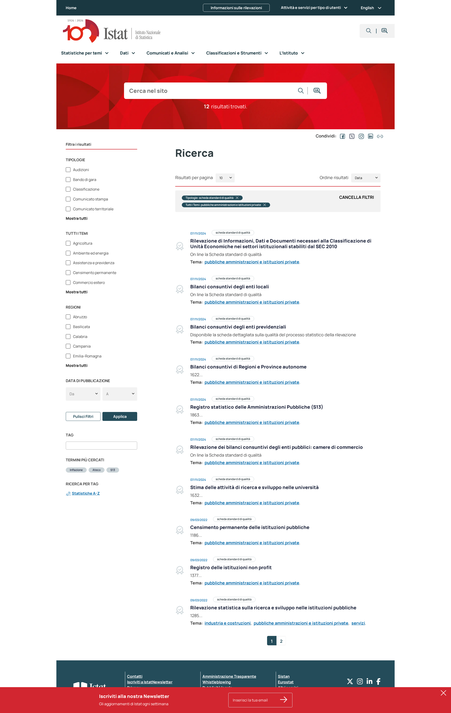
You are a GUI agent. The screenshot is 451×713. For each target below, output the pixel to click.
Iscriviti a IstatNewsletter (149, 682)
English (367, 7)
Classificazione (85, 189)
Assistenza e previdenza (93, 262)
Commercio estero (88, 282)
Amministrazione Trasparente (229, 676)
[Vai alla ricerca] (301, 91)
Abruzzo (79, 316)
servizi (358, 623)
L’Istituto (289, 53)
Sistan (284, 676)
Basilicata (81, 326)
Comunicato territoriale (92, 209)
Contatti (134, 676)
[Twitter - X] (350, 682)
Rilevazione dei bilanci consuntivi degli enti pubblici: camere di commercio (276, 447)
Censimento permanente (94, 272)
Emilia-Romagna (86, 356)
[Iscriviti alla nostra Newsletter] (283, 700)
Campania (81, 346)
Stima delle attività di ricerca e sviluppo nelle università (254, 487)
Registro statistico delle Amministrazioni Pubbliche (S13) (256, 407)
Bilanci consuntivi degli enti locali (229, 286)
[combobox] (101, 446)
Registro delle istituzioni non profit (231, 567)
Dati (124, 53)
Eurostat (286, 682)
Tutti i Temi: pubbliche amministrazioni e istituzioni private (223, 205)
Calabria (79, 336)
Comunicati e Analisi (167, 53)
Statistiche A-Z (86, 493)
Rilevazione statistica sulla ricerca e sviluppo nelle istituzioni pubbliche (273, 607)
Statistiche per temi (81, 53)
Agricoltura (82, 243)
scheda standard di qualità (233, 233)
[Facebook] (378, 682)
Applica (120, 416)
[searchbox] (68, 445)
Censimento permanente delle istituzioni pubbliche (249, 527)
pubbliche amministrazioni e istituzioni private (252, 262)
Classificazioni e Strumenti (233, 53)
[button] (368, 31)
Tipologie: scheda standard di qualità (209, 198)
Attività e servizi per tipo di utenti (311, 7)
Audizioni (80, 169)
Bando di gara (84, 179)
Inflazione (76, 470)
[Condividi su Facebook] (341, 136)
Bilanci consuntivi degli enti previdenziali (238, 327)
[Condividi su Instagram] (360, 136)
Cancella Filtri (356, 197)
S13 (112, 470)
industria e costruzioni (228, 623)
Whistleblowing (216, 682)
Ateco (97, 470)
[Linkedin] (370, 682)
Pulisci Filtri (83, 416)
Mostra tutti (76, 218)
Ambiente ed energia (90, 253)
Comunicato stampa (90, 199)
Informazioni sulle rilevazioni (236, 7)
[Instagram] (360, 682)
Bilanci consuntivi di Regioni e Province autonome (248, 367)
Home (71, 7)
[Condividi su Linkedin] (369, 136)
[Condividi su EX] (351, 136)
